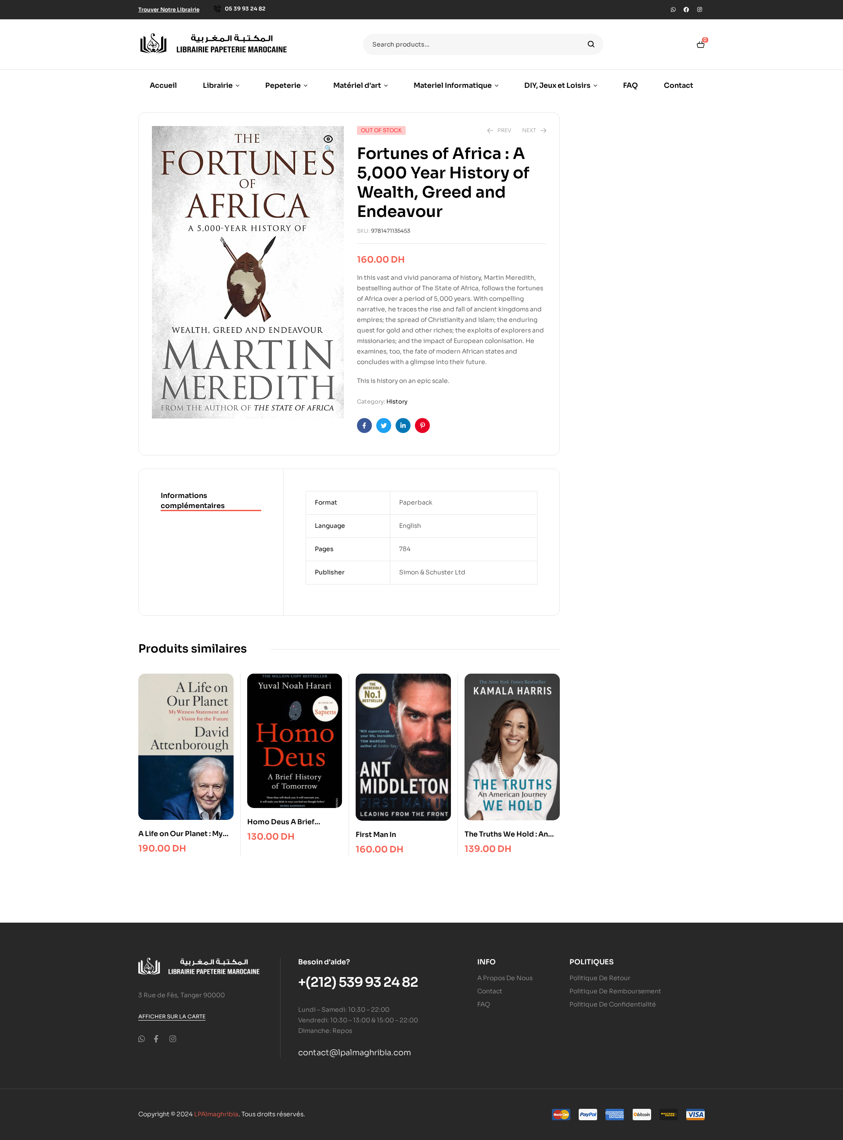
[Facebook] (686, 9)
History (396, 401)
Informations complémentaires (193, 500)
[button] (328, 144)
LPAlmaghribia (216, 1114)
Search (591, 44)
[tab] (211, 501)
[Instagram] (699, 9)
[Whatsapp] (673, 9)
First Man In (376, 834)
